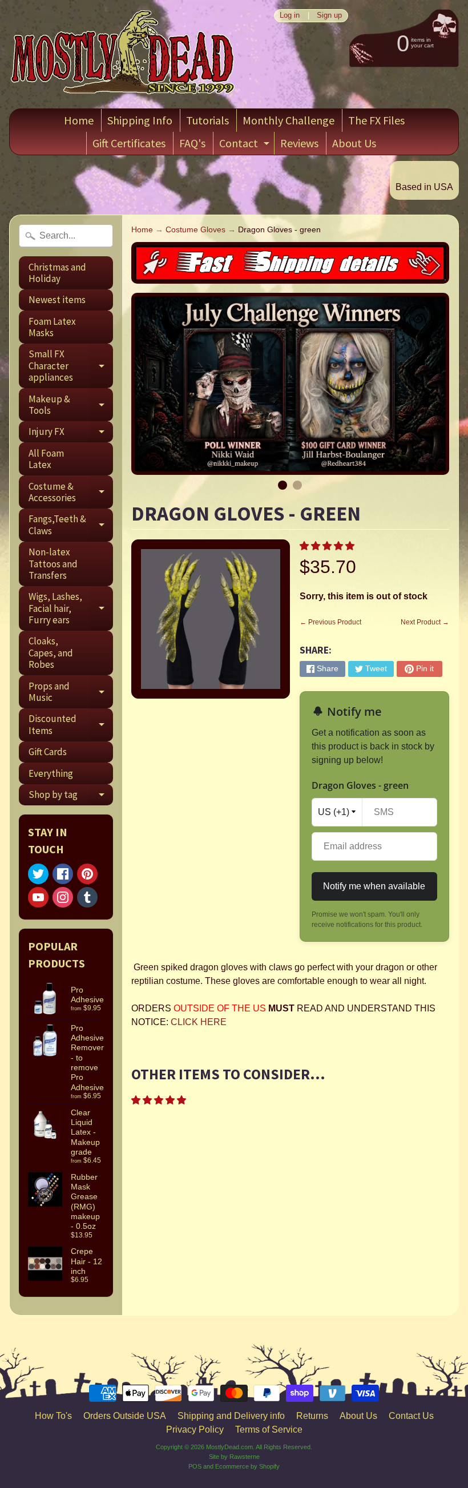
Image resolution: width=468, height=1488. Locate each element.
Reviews (299, 143)
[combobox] (66, 235)
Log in (290, 15)
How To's (53, 1416)
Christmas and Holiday (57, 273)
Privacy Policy (195, 1429)
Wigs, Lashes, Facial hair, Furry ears (71, 608)
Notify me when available (374, 886)
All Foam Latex (46, 459)
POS (194, 1466)
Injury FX (71, 433)
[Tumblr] (87, 897)
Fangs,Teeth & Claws (71, 525)
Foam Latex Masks (52, 327)
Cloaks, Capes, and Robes (51, 653)
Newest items (57, 299)
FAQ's (192, 143)
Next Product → (425, 622)
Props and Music (71, 692)
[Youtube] (38, 897)
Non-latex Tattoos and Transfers (53, 564)
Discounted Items (71, 724)
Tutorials (207, 120)
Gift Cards (48, 751)
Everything (51, 773)
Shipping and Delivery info (231, 1416)
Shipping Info (139, 120)
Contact (245, 145)
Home (79, 120)
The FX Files (376, 120)
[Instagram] (63, 897)
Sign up (329, 15)
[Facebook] (63, 874)
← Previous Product (330, 622)
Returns (312, 1416)
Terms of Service (268, 1429)
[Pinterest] (87, 874)
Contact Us (411, 1416)
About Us (354, 143)
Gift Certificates (129, 143)
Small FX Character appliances (71, 366)
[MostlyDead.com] (123, 54)
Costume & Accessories (71, 492)
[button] (328, 546)
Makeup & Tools (71, 405)
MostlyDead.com (229, 1446)
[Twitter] (38, 874)
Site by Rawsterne (234, 1456)
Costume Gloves (195, 229)
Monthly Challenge (288, 120)
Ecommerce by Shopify (247, 1466)
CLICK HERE (199, 1022)
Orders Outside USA (124, 1416)
